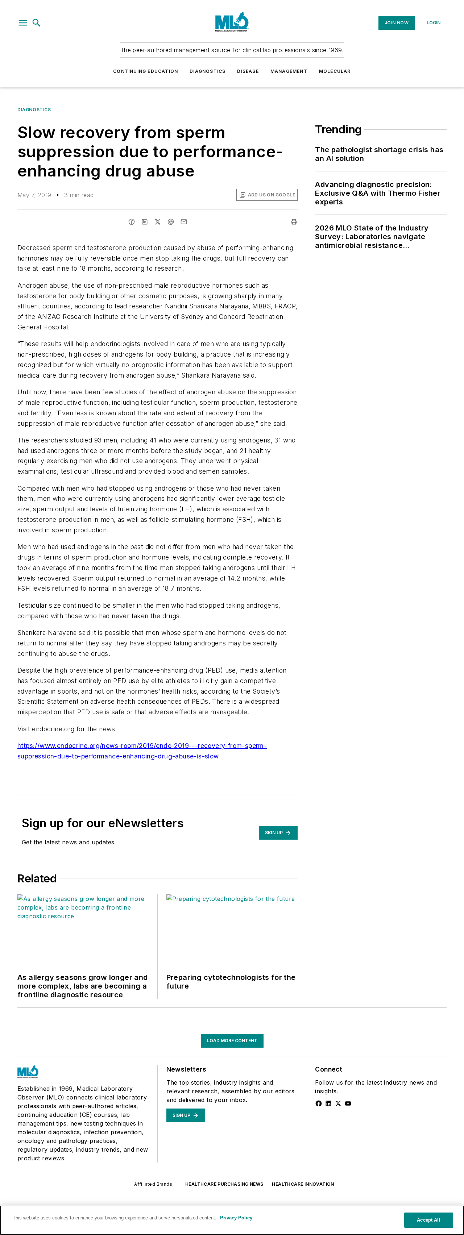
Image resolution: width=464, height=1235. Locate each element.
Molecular (335, 71)
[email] (183, 221)
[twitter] (157, 221)
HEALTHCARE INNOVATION (303, 1184)
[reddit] (170, 221)
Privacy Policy (236, 1218)
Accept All (428, 1220)
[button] (22, 22)
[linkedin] (144, 221)
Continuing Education (145, 71)
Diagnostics (207, 71)
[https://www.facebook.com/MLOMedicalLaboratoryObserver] (318, 1103)
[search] (36, 22)
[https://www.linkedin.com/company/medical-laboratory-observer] (328, 1103)
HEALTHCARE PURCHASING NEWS (224, 1184)
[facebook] (131, 221)
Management (288, 71)
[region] (232, 1220)
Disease (247, 71)
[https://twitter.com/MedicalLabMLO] (338, 1103)
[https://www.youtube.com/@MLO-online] (348, 1103)
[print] (294, 221)
